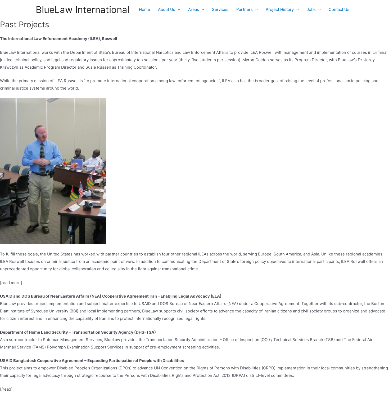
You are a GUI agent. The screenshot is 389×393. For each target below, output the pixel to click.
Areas (193, 9)
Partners (244, 9)
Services (220, 9)
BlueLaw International (82, 9)
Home (144, 9)
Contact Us (339, 9)
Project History (280, 9)
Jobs (311, 9)
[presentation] (177, 9)
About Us (166, 9)
